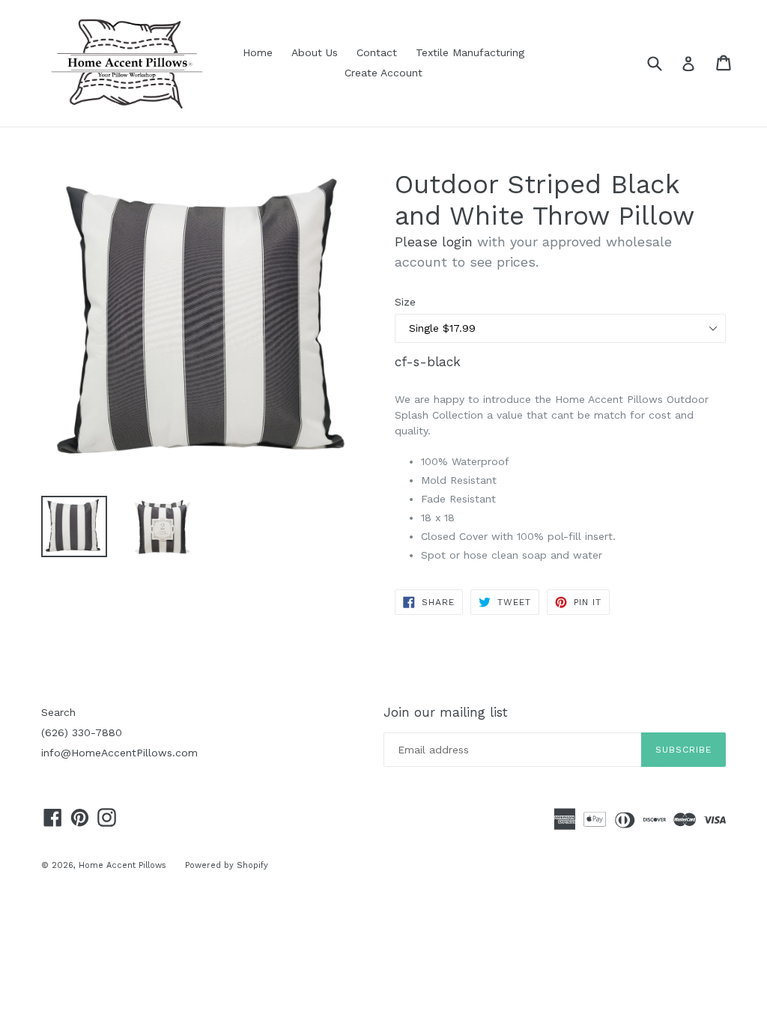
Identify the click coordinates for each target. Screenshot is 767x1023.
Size (405, 302)
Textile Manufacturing (470, 52)
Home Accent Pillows (122, 865)
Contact (377, 52)
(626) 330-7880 (81, 732)
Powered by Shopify (226, 865)
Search (58, 712)
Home (258, 52)
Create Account (383, 73)
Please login (434, 241)
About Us (314, 52)
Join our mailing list (446, 712)
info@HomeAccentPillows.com (119, 753)
